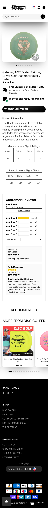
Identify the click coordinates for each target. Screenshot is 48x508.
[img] (24, 254)
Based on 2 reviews (14, 207)
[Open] (6, 501)
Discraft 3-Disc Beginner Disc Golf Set (18, 346)
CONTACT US (9, 444)
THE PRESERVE (9, 427)
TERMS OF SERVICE (12, 453)
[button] (8, 82)
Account (39, 7)
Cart (44, 7)
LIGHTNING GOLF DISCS (14, 423)
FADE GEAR (7, 414)
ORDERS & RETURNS (12, 449)
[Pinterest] (8, 393)
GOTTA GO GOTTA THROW (15, 418)
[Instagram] (12, 393)
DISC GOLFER (9, 410)
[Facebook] (3, 393)
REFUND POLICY (10, 457)
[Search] (43, 16)
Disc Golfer (19, 503)
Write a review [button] (24, 210)
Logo (18, 7)
